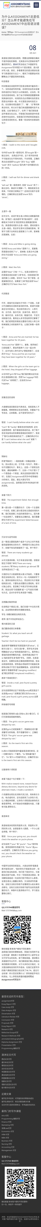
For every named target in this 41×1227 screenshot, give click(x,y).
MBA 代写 (5, 1138)
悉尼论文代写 (7, 1059)
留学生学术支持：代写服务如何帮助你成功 (18, 1098)
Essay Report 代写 (9, 1004)
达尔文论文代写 (7, 1068)
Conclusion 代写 (8, 1020)
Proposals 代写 (7, 1023)
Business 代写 (7, 1141)
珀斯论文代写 (7, 1081)
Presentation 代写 (9, 1045)
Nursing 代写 (7, 1144)
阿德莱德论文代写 (8, 1078)
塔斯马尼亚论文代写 (9, 1084)
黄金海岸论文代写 (8, 1075)
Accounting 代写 (8, 1147)
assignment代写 (8, 1001)
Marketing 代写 (8, 1125)
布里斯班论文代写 (8, 1072)
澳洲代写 (16, 64)
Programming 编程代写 (11, 1048)
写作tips (10, 32)
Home (4, 32)
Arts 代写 (5, 1115)
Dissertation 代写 (8, 1013)
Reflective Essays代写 (10, 1032)
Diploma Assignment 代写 (12, 1042)
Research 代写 (7, 1029)
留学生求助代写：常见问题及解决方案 (16, 1101)
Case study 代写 (8, 1007)
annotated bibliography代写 (13, 1039)
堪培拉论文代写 (7, 1065)
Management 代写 (9, 1150)
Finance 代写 (6, 1122)
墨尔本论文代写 (7, 1062)
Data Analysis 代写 (9, 1010)
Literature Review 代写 (10, 1017)
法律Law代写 (6, 1128)
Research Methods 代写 (11, 1036)
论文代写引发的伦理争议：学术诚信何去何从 (18, 1105)
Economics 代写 (8, 1131)
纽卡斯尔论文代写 (8, 1087)
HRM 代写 (5, 1134)
